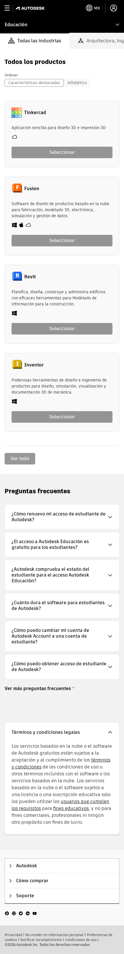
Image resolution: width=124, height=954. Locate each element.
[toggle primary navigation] (10, 8)
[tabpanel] (62, 261)
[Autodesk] (31, 8)
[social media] (21, 913)
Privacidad (13, 934)
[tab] (34, 41)
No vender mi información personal (54, 934)
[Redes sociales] (21, 913)
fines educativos (71, 808)
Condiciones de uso (81, 939)
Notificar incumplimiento (41, 939)
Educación (16, 24)
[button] (62, 517)
